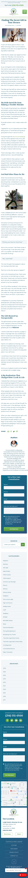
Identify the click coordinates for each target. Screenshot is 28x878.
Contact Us (14, 855)
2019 (4, 693)
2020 (4, 689)
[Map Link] (14, 782)
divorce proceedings (19, 136)
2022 (4, 682)
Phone (6, 492)
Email (6, 499)
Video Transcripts (7, 652)
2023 (4, 678)
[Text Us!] (22, 875)
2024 (4, 675)
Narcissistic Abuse (8, 620)
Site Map (14, 845)
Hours (19, 834)
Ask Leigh (5, 567)
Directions (7, 834)
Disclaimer (14, 848)
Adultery (5, 564)
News (4, 624)
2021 (4, 686)
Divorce (18, 25)
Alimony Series (7, 592)
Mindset (5, 617)
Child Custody (7, 574)
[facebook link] (7, 720)
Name (6, 484)
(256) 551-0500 (18, 5)
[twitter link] (12, 720)
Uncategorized (7, 645)
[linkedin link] (20, 720)
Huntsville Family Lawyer (14, 841)
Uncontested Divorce (9, 648)
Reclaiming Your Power (9, 634)
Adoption (5, 560)
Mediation (5, 596)
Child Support (7, 578)
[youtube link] (16, 720)
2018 (4, 696)
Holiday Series (7, 606)
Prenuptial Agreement (9, 631)
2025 (4, 671)
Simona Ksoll (10, 450)
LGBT (4, 610)
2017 (4, 700)
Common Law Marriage (9, 581)
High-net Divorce (7, 603)
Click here (24, 1)
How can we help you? (11, 506)
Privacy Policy (14, 852)
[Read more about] (14, 441)
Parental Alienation (8, 627)
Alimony (5, 588)
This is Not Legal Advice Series (11, 638)
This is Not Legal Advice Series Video (12, 641)
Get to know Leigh (8, 599)
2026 (4, 668)
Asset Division (6, 571)
